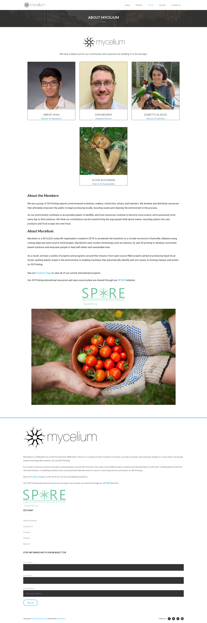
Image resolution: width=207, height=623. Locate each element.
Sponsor (26, 544)
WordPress (61, 619)
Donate (26, 532)
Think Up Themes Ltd (39, 619)
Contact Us (28, 526)
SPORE (121, 280)
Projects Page (43, 273)
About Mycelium (30, 520)
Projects (26, 538)
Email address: (29, 588)
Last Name (27, 575)
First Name (28, 562)
